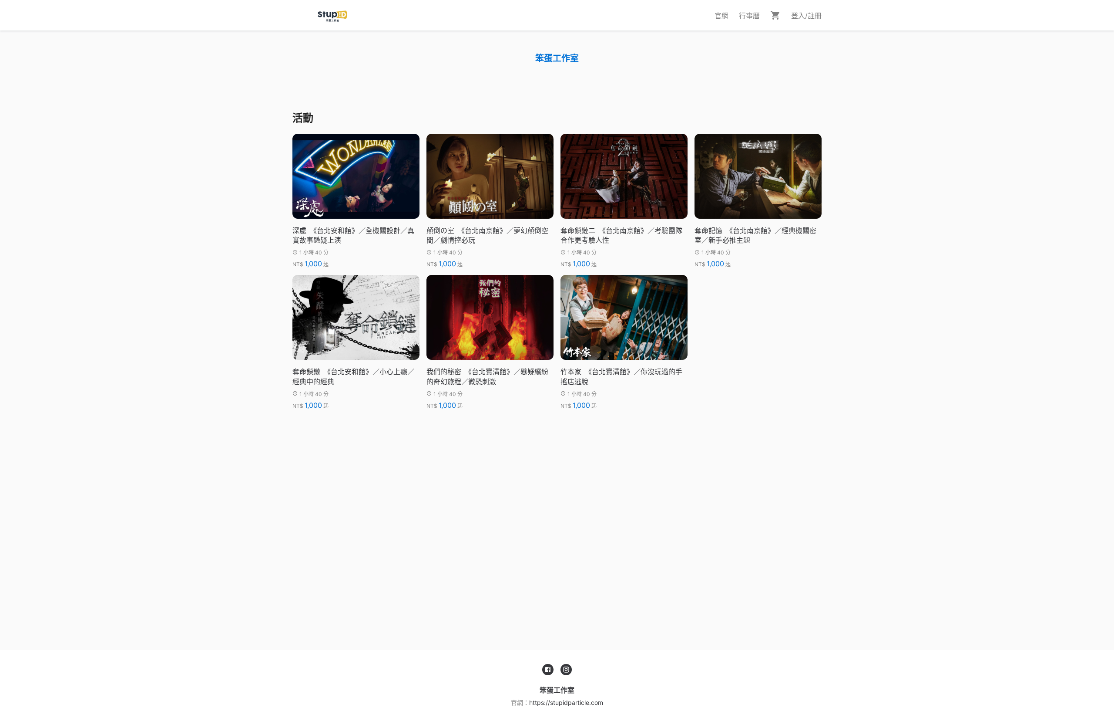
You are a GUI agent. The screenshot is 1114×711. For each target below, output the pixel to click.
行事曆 (749, 15)
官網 (721, 15)
